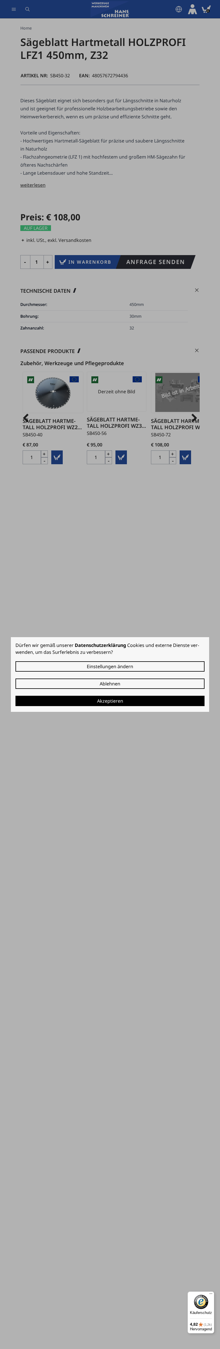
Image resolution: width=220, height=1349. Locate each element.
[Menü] (210, 1295)
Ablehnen (110, 684)
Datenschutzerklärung (100, 645)
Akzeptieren (110, 701)
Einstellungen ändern (110, 666)
